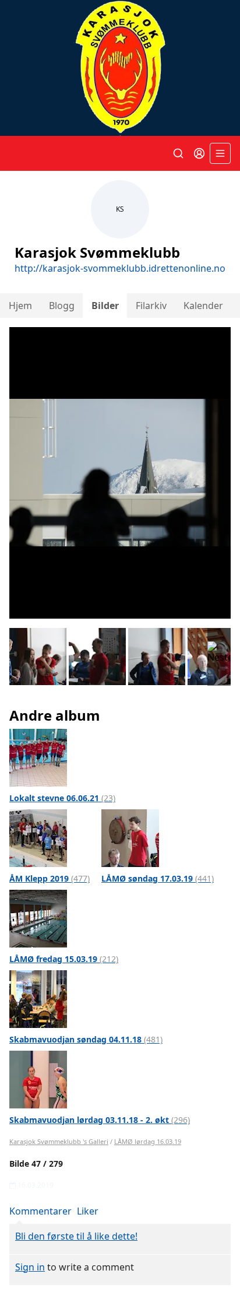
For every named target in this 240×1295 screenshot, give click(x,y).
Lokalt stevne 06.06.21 (62, 797)
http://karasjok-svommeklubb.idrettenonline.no (120, 268)
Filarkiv (151, 305)
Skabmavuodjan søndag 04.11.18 (86, 1039)
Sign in (30, 1267)
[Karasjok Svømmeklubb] (120, 68)
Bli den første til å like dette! (76, 1236)
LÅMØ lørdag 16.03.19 (147, 1141)
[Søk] (178, 153)
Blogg (62, 305)
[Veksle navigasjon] (220, 153)
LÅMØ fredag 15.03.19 (63, 958)
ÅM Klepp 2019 (49, 878)
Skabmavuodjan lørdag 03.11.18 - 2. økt (99, 1119)
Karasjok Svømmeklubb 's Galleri (58, 1141)
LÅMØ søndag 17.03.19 (157, 878)
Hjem (20, 305)
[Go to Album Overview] (38, 756)
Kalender (203, 305)
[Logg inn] (199, 153)
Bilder (105, 305)
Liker (87, 1211)
